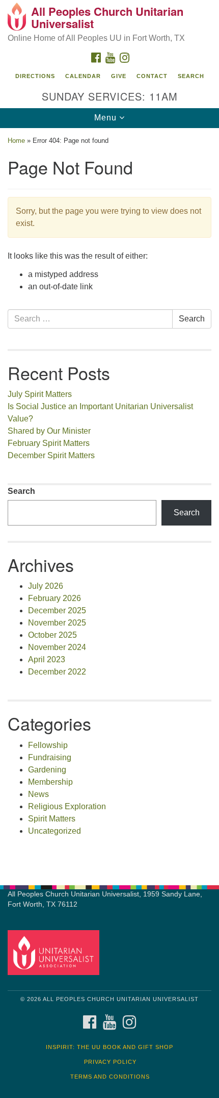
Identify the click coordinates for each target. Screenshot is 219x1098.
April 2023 (46, 659)
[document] (109, 501)
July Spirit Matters (40, 394)
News (38, 794)
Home (16, 140)
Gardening (47, 769)
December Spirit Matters (51, 455)
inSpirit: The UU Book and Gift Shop (109, 1047)
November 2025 (57, 622)
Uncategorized (54, 831)
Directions (35, 76)
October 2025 (52, 635)
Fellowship (48, 745)
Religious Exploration (67, 806)
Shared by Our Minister (49, 431)
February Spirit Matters (49, 443)
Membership (50, 782)
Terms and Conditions (110, 1077)
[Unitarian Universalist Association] (55, 952)
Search (191, 76)
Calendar (83, 76)
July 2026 (45, 586)
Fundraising (49, 757)
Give (118, 76)
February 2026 (54, 598)
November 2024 (57, 647)
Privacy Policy (110, 1062)
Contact (152, 76)
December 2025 (57, 610)
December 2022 (57, 671)
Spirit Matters (51, 818)
